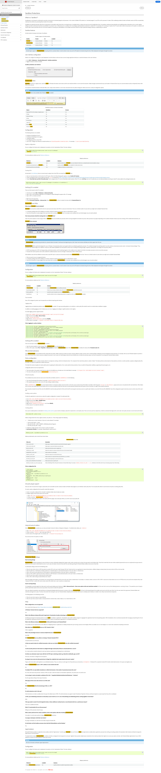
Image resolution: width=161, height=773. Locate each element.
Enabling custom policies (49, 410)
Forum (40, 1)
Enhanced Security (4, 25)
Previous (28, 7)
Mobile (45, 1)
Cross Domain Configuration (6, 32)
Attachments (3, 30)
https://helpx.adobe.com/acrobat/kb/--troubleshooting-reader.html (55, 607)
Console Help (34, 1)
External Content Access (5, 35)
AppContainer (4, 23)
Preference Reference (44, 155)
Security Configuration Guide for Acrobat (11, 5)
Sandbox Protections (5, 14)
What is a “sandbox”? (5, 17)
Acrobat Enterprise (10, 1)
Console (157, 1)
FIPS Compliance (4, 39)
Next (142, 7)
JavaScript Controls (4, 27)
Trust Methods (3, 37)
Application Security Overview (6, 12)
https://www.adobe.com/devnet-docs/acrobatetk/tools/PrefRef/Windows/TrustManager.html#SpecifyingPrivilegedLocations (84, 177)
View (5, 19)
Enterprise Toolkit (26, 1)
